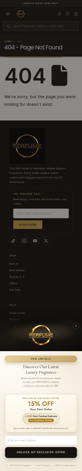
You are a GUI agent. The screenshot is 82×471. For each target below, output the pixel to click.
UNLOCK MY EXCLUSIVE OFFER (41, 452)
